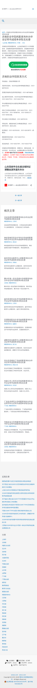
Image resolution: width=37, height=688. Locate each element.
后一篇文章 (18, 200)
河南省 (14, 262)
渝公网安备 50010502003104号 (16, 681)
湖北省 (14, 242)
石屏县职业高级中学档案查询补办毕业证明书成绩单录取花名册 (18, 443)
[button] (3, 21)
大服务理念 (5, 558)
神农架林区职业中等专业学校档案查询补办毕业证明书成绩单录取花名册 (18, 239)
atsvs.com (22, 675)
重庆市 (4, 638)
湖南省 (4, 619)
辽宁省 (4, 634)
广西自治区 (5, 579)
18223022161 (29, 152)
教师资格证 (5, 585)
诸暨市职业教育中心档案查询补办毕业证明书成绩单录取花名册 (18, 341)
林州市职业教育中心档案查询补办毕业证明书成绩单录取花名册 (18, 259)
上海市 (4, 539)
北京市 (4, 548)
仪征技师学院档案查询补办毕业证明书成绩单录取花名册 (18, 218)
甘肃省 (4, 622)
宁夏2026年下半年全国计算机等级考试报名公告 (17, 510)
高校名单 (5, 647)
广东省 (6, 405)
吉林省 (4, 551)
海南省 (4, 613)
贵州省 (4, 631)
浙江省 (14, 344)
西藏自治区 (5, 628)
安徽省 (4, 567)
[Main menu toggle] (33, 9)
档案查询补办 (12, 43)
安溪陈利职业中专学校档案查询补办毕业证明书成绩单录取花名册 (18, 320)
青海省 (4, 644)
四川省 (4, 554)
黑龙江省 (15, 365)
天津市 (4, 561)
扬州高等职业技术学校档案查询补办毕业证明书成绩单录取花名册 (18, 300)
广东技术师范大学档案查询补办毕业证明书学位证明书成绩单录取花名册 (18, 402)
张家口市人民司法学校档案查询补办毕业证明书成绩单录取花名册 (18, 382)
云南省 (6, 283)
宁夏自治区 (5, 564)
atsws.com (14, 675)
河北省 (14, 385)
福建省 (14, 324)
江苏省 (14, 221)
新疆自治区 (5, 591)
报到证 (4, 582)
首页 (3, 32)
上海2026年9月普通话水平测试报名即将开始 (16, 490)
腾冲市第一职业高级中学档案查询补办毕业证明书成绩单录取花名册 (18, 279)
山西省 (4, 573)
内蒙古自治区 (6, 545)
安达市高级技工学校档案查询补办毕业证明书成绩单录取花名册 (18, 361)
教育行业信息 (6, 588)
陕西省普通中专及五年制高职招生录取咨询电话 (16, 481)
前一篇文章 (18, 195)
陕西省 (4, 640)
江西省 (4, 601)
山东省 (5, 43)
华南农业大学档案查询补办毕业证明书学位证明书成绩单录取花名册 (18, 423)
